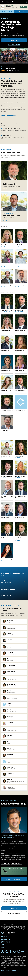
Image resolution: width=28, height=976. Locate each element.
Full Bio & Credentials (14, 879)
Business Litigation (5, 939)
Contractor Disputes (6, 942)
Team (2, 944)
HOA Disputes (4, 936)
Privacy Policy (4, 970)
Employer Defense (5, 941)
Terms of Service (12, 970)
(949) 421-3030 (8, 11)
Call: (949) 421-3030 (14, 44)
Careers (3, 945)
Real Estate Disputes (6, 938)
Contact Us (21, 11)
